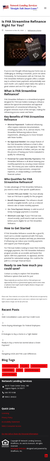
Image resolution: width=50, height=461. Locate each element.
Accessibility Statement (11, 422)
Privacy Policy (7, 417)
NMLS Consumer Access (11, 426)
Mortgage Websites (19, 448)
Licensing (5, 413)
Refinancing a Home (34, 30)
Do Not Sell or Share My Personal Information (20, 434)
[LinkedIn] (46, 456)
